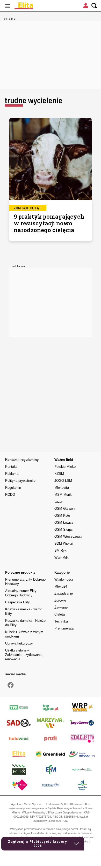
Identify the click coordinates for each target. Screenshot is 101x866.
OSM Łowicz (64, 522)
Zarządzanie (63, 593)
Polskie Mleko (65, 467)
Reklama (11, 474)
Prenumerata (64, 628)
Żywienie (61, 607)
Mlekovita (61, 488)
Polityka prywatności (20, 481)
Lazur (58, 502)
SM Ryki (60, 550)
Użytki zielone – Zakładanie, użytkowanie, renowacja (24, 654)
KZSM (59, 474)
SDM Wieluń (63, 543)
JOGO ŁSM (63, 481)
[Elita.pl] (36, 6)
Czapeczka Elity (17, 602)
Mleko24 (60, 586)
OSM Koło (62, 515)
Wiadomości (63, 579)
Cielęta (59, 614)
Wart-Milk (61, 557)
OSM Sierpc (63, 529)
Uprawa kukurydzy (19, 643)
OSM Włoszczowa (68, 536)
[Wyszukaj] (94, 6)
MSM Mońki (63, 495)
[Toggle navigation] (8, 6)
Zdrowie (60, 600)
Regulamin (13, 488)
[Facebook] (11, 685)
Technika (61, 621)
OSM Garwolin (65, 508)
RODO (10, 495)
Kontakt (11, 467)
